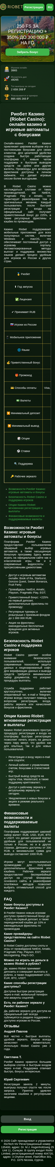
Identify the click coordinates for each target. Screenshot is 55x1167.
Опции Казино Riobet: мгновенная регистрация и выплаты (26, 508)
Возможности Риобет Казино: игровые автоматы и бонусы (27, 491)
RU (50, 7)
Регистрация (33, 7)
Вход (27, 1119)
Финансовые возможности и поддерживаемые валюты (26, 517)
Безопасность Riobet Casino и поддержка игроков (27, 498)
